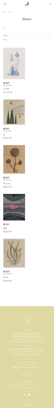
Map (42, 349)
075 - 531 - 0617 (27, 375)
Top (4, 12)
